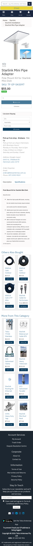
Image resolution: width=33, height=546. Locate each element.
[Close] (16, 8)
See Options (23, 306)
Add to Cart (17, 102)
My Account (16, 439)
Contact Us (16, 459)
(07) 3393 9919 (14, 175)
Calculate (16, 129)
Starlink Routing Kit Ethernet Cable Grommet (9, 391)
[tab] (7, 182)
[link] (13, 513)
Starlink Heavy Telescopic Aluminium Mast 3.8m (23, 363)
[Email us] (9, 513)
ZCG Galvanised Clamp (9, 361)
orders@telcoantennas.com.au (14, 173)
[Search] (29, 4)
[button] (16, 106)
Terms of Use (16, 469)
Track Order (16, 442)
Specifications (20, 182)
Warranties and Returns (16, 473)
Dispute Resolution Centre (16, 446)
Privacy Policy (16, 476)
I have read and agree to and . (17, 502)
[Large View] (4, 64)
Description (7, 182)
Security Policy (16, 480)
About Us (16, 456)
